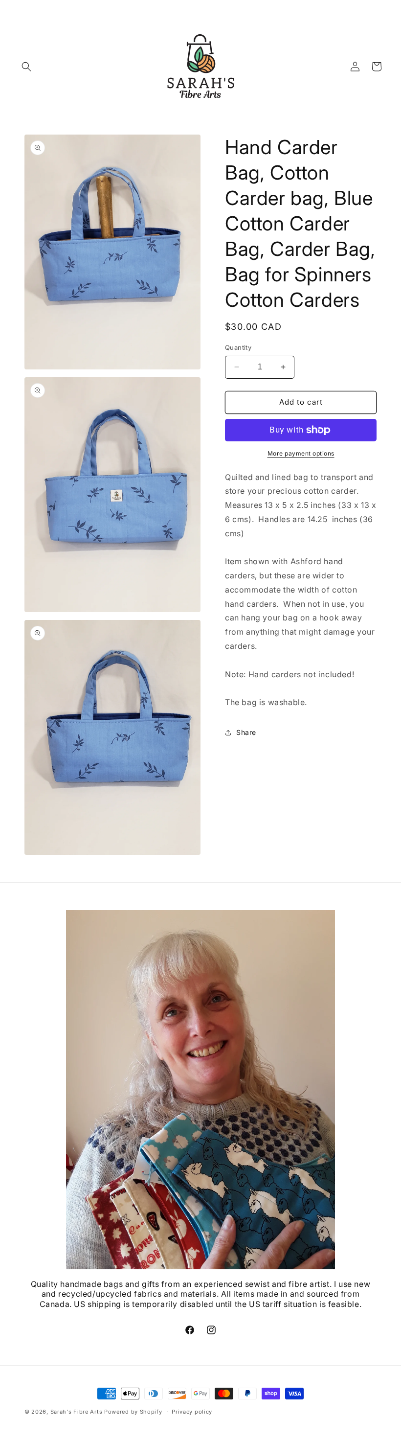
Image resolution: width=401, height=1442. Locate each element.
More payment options (300, 453)
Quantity (238, 347)
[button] (26, 66)
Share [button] (246, 732)
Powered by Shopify (133, 1411)
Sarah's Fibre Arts (76, 1411)
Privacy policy (192, 1411)
